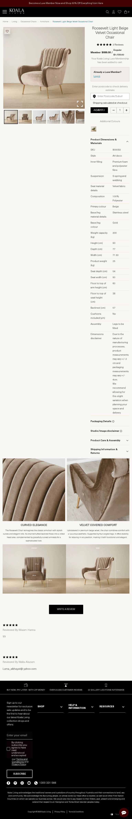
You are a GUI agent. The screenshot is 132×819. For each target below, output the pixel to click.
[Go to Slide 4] (54, 117)
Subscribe (19, 774)
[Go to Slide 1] (11, 117)
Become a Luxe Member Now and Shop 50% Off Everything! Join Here (66, 3)
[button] (107, 12)
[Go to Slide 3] (39, 117)
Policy (23, 764)
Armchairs (44, 22)
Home (5, 22)
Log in (97, 76)
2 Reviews (118, 45)
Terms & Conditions (76, 812)
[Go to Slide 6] (82, 117)
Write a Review (66, 609)
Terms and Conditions (20, 760)
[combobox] (110, 96)
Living (14, 22)
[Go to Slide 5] (68, 117)
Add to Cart (99, 110)
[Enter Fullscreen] (80, 104)
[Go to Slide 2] (25, 117)
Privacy (16, 764)
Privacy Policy (59, 812)
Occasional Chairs (28, 22)
